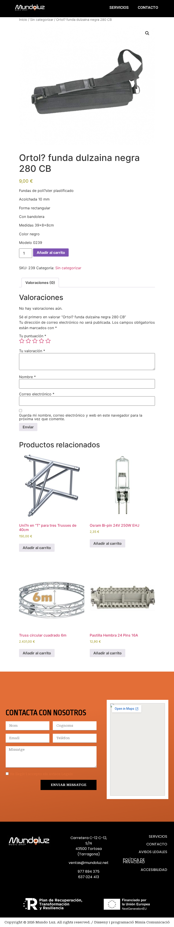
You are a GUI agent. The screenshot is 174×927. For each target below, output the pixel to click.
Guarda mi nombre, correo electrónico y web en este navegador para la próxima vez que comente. (80, 417)
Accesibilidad (154, 869)
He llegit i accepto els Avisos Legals (41, 774)
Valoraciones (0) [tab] (40, 282)
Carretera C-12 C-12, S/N (88, 840)
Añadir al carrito (51, 252)
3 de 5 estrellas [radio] (35, 341)
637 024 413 (88, 877)
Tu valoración (32, 351)
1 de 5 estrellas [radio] (21, 341)
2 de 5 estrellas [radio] (28, 341)
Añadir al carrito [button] (37, 547)
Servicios (119, 7)
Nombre (27, 377)
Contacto (148, 7)
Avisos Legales (153, 852)
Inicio (23, 20)
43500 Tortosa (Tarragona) (88, 851)
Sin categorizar (41, 20)
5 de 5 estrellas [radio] (48, 341)
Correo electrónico (36, 394)
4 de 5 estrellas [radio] (41, 341)
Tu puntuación (32, 336)
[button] (147, 33)
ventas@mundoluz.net (89, 862)
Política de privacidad (134, 860)
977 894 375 (88, 871)
